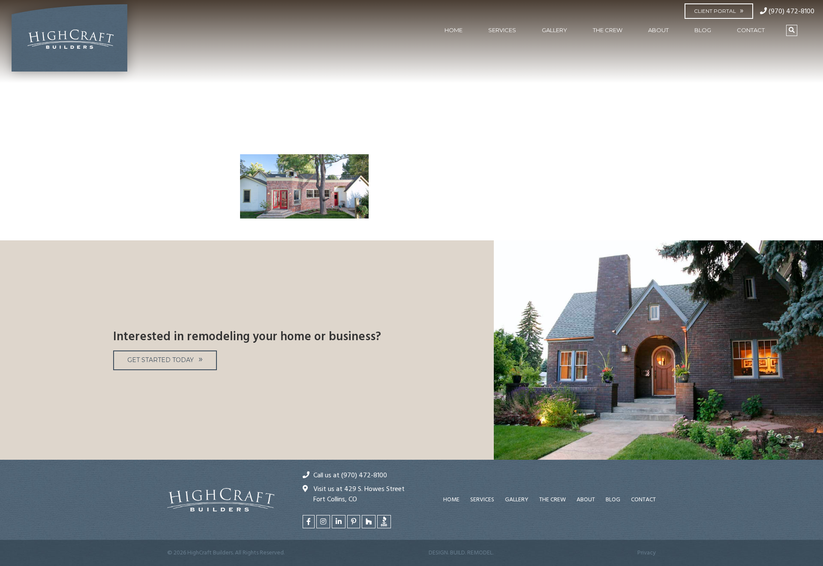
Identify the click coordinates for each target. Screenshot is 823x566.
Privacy (646, 553)
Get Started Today (160, 360)
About (658, 30)
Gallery (554, 30)
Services (502, 30)
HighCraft (69, 41)
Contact (751, 30)
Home (454, 30)
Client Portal (715, 11)
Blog (702, 30)
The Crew (607, 30)
